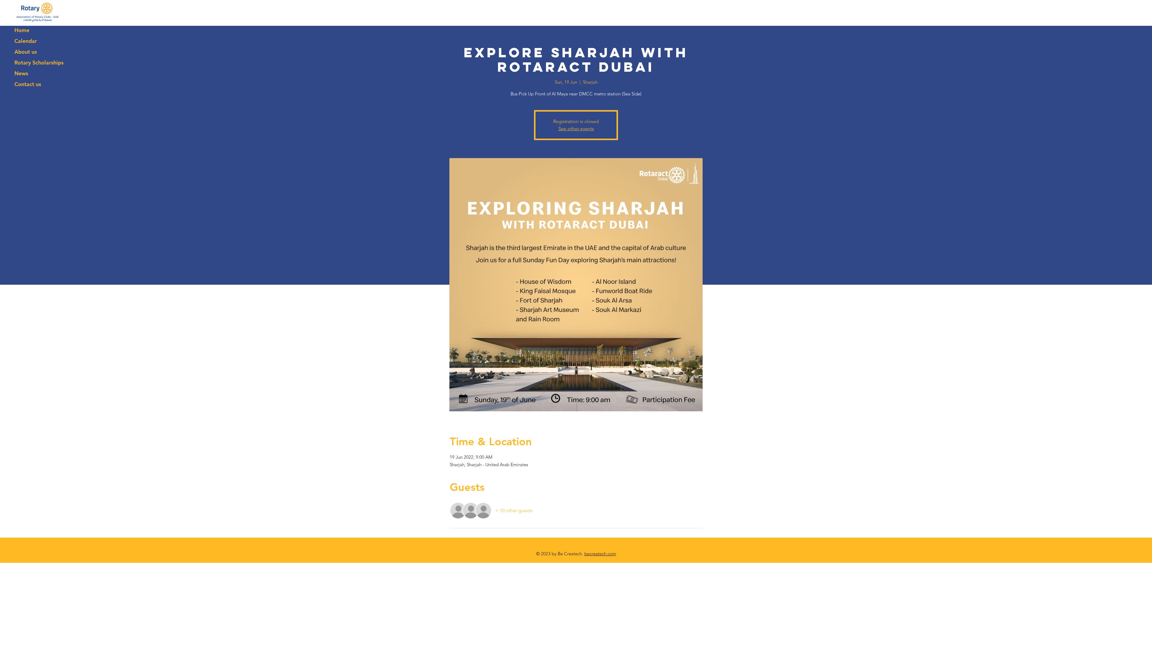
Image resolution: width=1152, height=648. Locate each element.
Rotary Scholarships (39, 62)
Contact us (27, 84)
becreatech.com (600, 553)
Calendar (25, 41)
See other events (576, 128)
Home (21, 30)
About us (25, 51)
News (21, 73)
